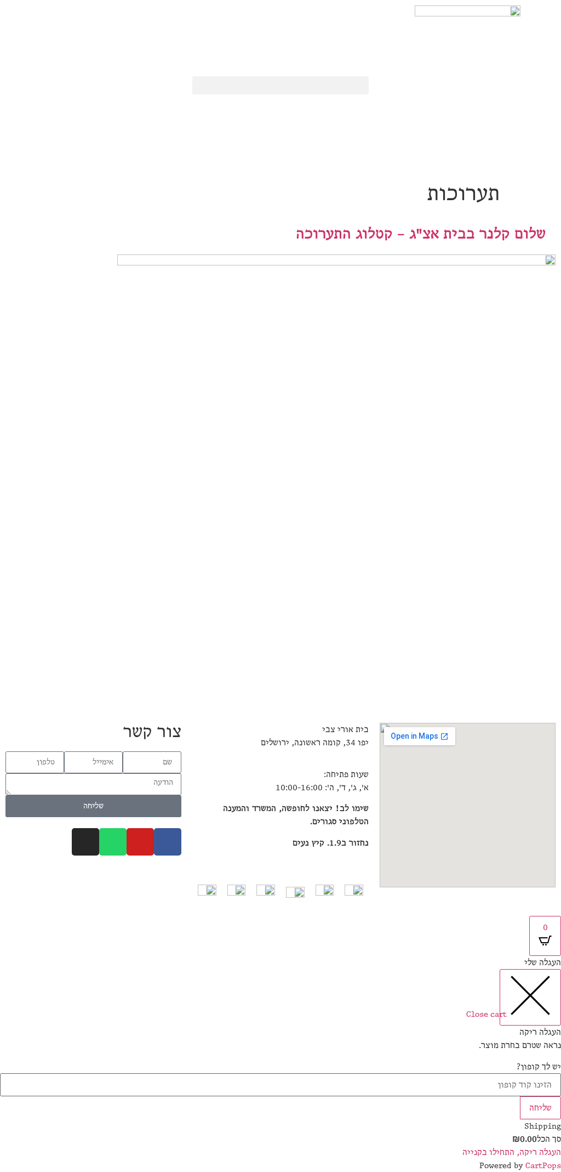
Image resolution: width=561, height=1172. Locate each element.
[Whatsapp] (113, 842)
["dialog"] (280, 1063)
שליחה (540, 1107)
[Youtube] (140, 842)
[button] (280, 85)
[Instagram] (85, 842)
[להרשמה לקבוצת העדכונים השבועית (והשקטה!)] (167, 86)
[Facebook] (167, 842)
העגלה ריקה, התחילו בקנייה (511, 1152)
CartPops (543, 1165)
